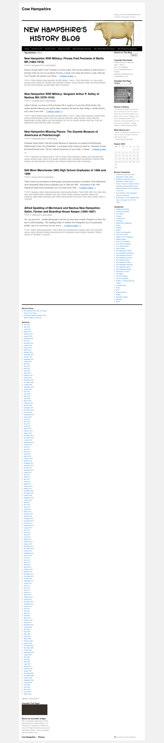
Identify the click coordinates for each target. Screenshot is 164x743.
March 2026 (27, 331)
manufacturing (87, 159)
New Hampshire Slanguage (124, 264)
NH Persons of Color (122, 271)
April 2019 (27, 426)
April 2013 (27, 592)
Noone (52, 161)
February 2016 (28, 514)
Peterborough (71, 161)
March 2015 (27, 539)
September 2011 (29, 604)
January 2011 (28, 622)
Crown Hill (53, 118)
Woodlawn (37, 234)
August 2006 (28, 682)
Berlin (87, 80)
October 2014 (28, 551)
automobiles (95, 156)
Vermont (27, 234)
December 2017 (28, 463)
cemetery (82, 230)
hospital (67, 82)
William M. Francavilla (123, 179)
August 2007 (28, 655)
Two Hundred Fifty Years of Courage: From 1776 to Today (127, 199)
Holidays (119, 228)
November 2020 (29, 382)
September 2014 (29, 553)
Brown (41, 194)
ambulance (90, 115)
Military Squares (121, 239)
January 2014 (28, 571)
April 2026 (27, 329)
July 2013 (27, 585)
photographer (70, 232)
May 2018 (27, 451)
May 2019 (27, 424)
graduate (77, 194)
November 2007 (29, 648)
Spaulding (91, 232)
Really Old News (121, 292)
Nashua (44, 120)
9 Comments (86, 161)
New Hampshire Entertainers (125, 253)
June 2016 (27, 505)
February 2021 (28, 375)
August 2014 (28, 555)
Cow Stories (120, 214)
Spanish (40, 85)
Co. (91, 80)
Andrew (97, 115)
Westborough (29, 122)
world (48, 85)
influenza (81, 82)
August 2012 (28, 599)
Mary (53, 196)
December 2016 (28, 491)
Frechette (48, 82)
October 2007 (28, 650)
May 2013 (27, 590)
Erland (45, 159)
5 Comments (64, 85)
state (79, 161)
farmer (100, 230)
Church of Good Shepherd (33, 118)
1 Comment (46, 234)
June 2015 (27, 532)
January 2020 (28, 405)
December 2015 (28, 518)
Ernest (63, 194)
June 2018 (27, 449)
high (96, 194)
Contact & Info (37, 48)
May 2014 (27, 562)
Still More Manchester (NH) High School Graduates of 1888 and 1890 (65, 171)
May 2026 (27, 327)
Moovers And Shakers (123, 241)
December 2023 (28, 343)
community (33, 159)
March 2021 (27, 373)
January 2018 (28, 461)
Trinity (97, 120)
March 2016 (27, 511)
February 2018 (28, 458)
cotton (40, 159)
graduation (84, 194)
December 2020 (28, 380)
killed (94, 118)
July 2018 (27, 447)
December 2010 (28, 625)
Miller (102, 159)
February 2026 (28, 334)
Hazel (69, 159)
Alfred (82, 80)
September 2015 (29, 525)
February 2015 (28, 541)
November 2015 (29, 521)
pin (71, 120)
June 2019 (27, 421)
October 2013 (28, 578)
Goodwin (70, 194)
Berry (31, 194)
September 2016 (29, 498)
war (44, 85)
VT (32, 234)
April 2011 (27, 615)
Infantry (74, 82)
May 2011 (27, 613)
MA (97, 118)
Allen (104, 192)
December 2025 (28, 338)
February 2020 (28, 403)
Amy (64, 230)
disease (39, 82)
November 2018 (29, 438)
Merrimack (40, 232)
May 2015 (27, 535)
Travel (118, 301)
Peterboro (62, 161)
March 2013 (27, 595)
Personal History (121, 285)
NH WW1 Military (62, 80)
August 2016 (28, 500)
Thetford (98, 232)
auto (89, 156)
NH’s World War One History (104, 48)
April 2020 (27, 398)
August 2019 (28, 417)
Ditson (88, 230)
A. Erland (63, 156)
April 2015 (27, 537)
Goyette (55, 159)
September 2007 (29, 652)
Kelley (89, 118)
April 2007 (27, 664)
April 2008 (27, 636)
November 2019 (29, 410)
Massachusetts (29, 120)
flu (43, 82)
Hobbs (35, 196)
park (56, 161)
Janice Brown (51, 65)
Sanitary (76, 120)
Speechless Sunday (122, 297)
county (100, 80)
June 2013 (27, 588)
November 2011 (29, 602)
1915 (95, 192)
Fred (53, 82)
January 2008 (28, 643)
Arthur (103, 115)
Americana (76, 156)
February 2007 (28, 668)
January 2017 (28, 488)
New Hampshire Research (127, 48)
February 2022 (28, 352)
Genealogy (35, 156)
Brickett (36, 194)
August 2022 (28, 348)
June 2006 (27, 687)
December (28, 82)
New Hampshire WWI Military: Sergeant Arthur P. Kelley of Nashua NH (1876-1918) (61, 95)
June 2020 (27, 394)
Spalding (83, 232)
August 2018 (28, 445)
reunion (79, 196)
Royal (85, 196)
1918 (78, 80)
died (33, 82)
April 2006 (27, 692)
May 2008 (27, 634)
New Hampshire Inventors (124, 258)
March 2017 (27, 484)
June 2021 (27, 366)
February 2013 (28, 597)
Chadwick (48, 194)
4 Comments (55, 122)
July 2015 (27, 530)
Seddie (95, 196)
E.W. (92, 230)
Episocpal (60, 118)
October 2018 (28, 440)
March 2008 (27, 638)
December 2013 (28, 574)
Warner (101, 196)
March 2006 (27, 694)
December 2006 (28, 673)
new (92, 82)
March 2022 (27, 350)
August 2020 (28, 389)
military (87, 82)
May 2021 (27, 368)
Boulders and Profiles (122, 209)
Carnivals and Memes (122, 211)
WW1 (53, 85)
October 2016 (28, 495)
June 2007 (27, 659)
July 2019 (27, 419)
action (78, 115)
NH (25, 85)
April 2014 (27, 565)
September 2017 (29, 470)
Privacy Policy (50, 48)
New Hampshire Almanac (82, 48)
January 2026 (28, 336)
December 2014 (28, 546)
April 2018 (27, 454)
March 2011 (27, 618)
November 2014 (29, 548)
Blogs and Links (64, 48)
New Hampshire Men (52, 192)
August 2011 (28, 606)
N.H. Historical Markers (123, 244)
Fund (50, 159)
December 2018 (28, 435)
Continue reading (68, 76)
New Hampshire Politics (123, 262)
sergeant (83, 120)
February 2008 (28, 641)
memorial (96, 159)
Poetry (118, 288)
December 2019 (28, 408)
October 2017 (28, 468)
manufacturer (76, 159)
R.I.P (117, 290)
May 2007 (27, 662)
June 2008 (27, 632)
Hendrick (82, 118)
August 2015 (28, 528)
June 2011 (27, 611)
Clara (54, 194)
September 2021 (29, 359)
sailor (78, 232)
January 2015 (28, 544)
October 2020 (28, 384)
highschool (28, 196)
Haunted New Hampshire (124, 223)
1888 (86, 192)
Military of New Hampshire (46, 80)
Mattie (58, 196)
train (92, 120)
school (89, 196)
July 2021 (27, 364)
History (33, 80)
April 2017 (27, 481)
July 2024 (27, 341)
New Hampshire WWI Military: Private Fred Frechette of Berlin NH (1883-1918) (64, 60)
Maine (33, 232)
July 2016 (27, 502)
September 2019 (29, 415)
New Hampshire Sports (123, 267)
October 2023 (28, 345)
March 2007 (27, 666)
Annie (26, 194)
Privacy (41, 737)
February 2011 (28, 620)
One (28, 85)
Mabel (40, 196)
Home (27, 48)
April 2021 (27, 371)
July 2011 (27, 608)
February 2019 (28, 431)
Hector (76, 118)
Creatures (119, 216)
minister (38, 120)
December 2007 (28, 645)
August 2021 (28, 361)
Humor (118, 230)
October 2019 (28, 412)
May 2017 (27, 479)
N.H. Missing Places (47, 156)
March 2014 (27, 567)
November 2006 (29, 675)
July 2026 (27, 324)
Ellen (59, 194)
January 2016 (28, 516)
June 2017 (27, 477)
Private (33, 85)
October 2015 (28, 523)
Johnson (27, 232)
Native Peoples (120, 248)
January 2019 (28, 433)
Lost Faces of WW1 (122, 234)
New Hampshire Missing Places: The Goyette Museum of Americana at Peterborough (61, 133)
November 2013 (29, 576)
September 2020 (29, 387)
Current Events (120, 218)
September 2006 (29, 680)
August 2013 (28, 583)
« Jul (115, 167)
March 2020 (27, 401)
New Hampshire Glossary (124, 255)
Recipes (118, 294)
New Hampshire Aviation (124, 251)
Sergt (88, 120)
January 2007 (28, 671)
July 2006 (27, 685)
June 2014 (27, 560)
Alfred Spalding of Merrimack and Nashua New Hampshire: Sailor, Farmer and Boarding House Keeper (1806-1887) (62, 209)
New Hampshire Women (69, 192)
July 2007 (27, 657)
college (46, 118)
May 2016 (27, 507)
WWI (57, 85)
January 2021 (28, 378)
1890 (90, 192)
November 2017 (29, 465)
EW (96, 230)
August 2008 (28, 627)
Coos (95, 80)
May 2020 (27, 396)
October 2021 (28, 357)
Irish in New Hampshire (123, 232)
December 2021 (28, 354)
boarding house (72, 230)
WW (40, 122)
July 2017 (27, 475)
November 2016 (29, 493)
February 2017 (28, 486)
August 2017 (28, 472)
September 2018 (29, 442)
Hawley (91, 194)
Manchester (47, 196)
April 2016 (27, 509)
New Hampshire (99, 82)
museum (27, 161)
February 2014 (28, 569)
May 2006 (27, 689)
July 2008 (27, 629)
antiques (84, 156)
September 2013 (29, 581)
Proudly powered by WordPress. (126, 737)
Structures (119, 299)
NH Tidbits (119, 274)
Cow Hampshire (36, 8)
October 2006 (28, 678)
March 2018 (27, 456)
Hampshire (60, 82)
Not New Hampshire (122, 278)
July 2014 (27, 558)
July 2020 (27, 391)
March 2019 (27, 428)
